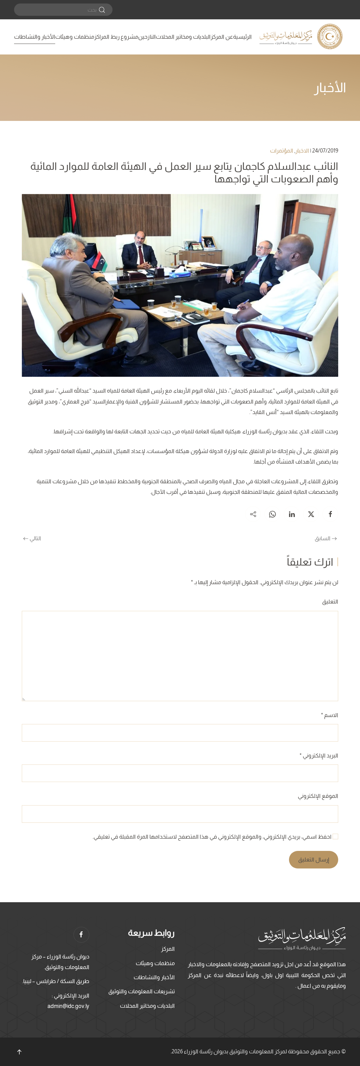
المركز (168, 949)
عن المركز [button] (222, 37)
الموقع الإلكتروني (318, 796)
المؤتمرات (281, 151)
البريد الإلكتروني (319, 755)
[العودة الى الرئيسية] (302, 36)
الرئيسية (242, 37)
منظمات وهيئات (74, 37)
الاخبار (302, 151)
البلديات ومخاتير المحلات (183, 37)
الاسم (329, 715)
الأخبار (330, 87)
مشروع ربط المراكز (116, 37)
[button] (19, 1052)
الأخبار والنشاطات (34, 37)
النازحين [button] (147, 37)
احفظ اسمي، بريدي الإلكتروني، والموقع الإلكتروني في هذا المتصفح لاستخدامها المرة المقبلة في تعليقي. (212, 837)
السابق (322, 538)
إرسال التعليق (313, 860)
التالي (35, 538)
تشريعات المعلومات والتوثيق (141, 991)
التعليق (330, 602)
